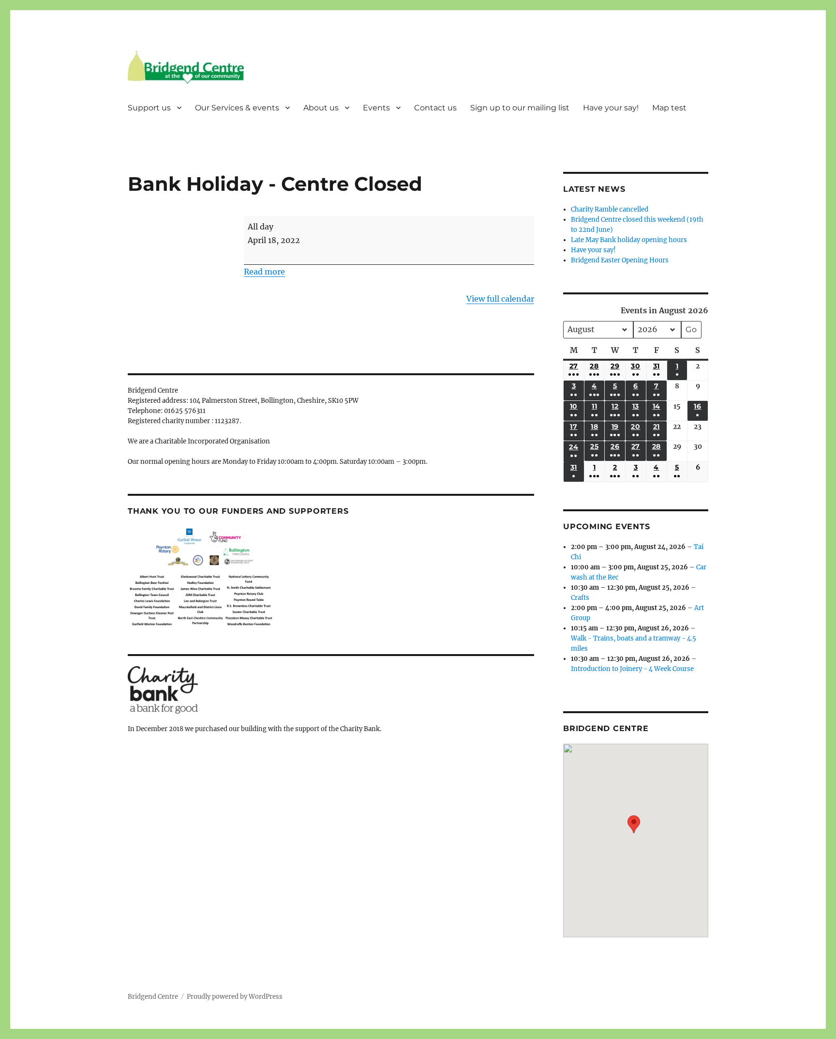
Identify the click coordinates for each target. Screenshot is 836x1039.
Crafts (580, 598)
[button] (633, 833)
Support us (149, 107)
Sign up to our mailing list (519, 107)
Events (376, 107)
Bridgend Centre (153, 997)
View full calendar (500, 299)
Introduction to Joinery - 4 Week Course (632, 669)
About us (321, 107)
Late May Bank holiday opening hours (629, 240)
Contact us (435, 107)
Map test (669, 107)
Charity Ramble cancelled (609, 209)
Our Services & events (237, 107)
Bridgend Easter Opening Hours (620, 260)
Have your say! (611, 107)
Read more (264, 271)
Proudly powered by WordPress (235, 997)
